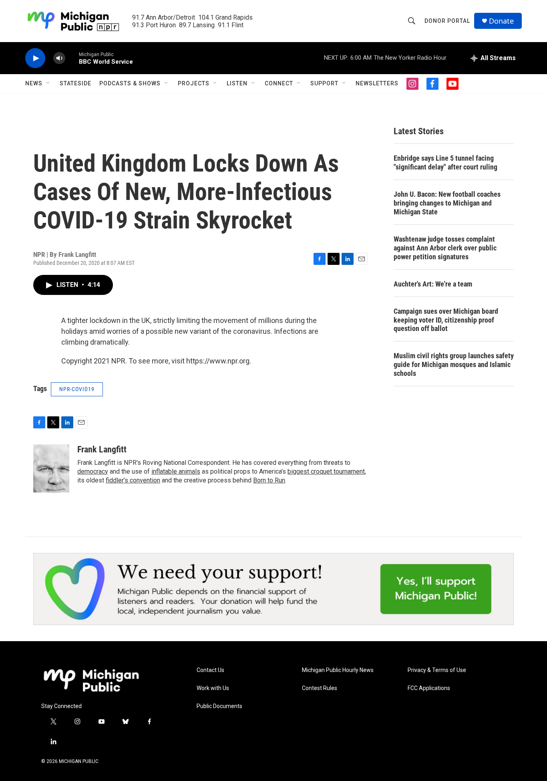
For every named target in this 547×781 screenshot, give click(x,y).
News (33, 83)
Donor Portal (447, 21)
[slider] (72, 58)
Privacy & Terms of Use (437, 670)
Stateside (75, 83)
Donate (501, 21)
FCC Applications (429, 688)
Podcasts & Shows (130, 83)
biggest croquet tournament (326, 471)
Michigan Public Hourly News (338, 670)
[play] (35, 58)
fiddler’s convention (133, 480)
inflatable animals (175, 471)
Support (324, 83)
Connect (279, 83)
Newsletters (377, 83)
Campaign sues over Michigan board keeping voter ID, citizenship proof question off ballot (446, 320)
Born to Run (269, 480)
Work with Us (213, 688)
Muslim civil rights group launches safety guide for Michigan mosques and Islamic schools (454, 364)
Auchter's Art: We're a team (433, 284)
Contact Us (210, 670)
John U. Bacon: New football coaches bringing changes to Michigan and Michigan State (447, 203)
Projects (193, 83)
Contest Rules (319, 688)
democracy (92, 471)
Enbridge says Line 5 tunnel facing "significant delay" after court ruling (445, 162)
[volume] (59, 58)
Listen (237, 83)
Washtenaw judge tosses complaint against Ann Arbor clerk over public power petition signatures (445, 248)
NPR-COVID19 (77, 389)
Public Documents (219, 706)
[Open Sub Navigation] (48, 83)
